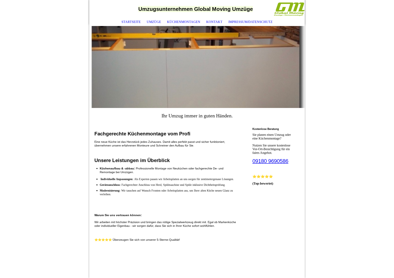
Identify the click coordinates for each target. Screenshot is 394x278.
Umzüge (154, 22)
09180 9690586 (270, 161)
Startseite (131, 22)
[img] (289, 9)
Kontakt (214, 22)
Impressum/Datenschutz (250, 22)
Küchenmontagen (183, 22)
